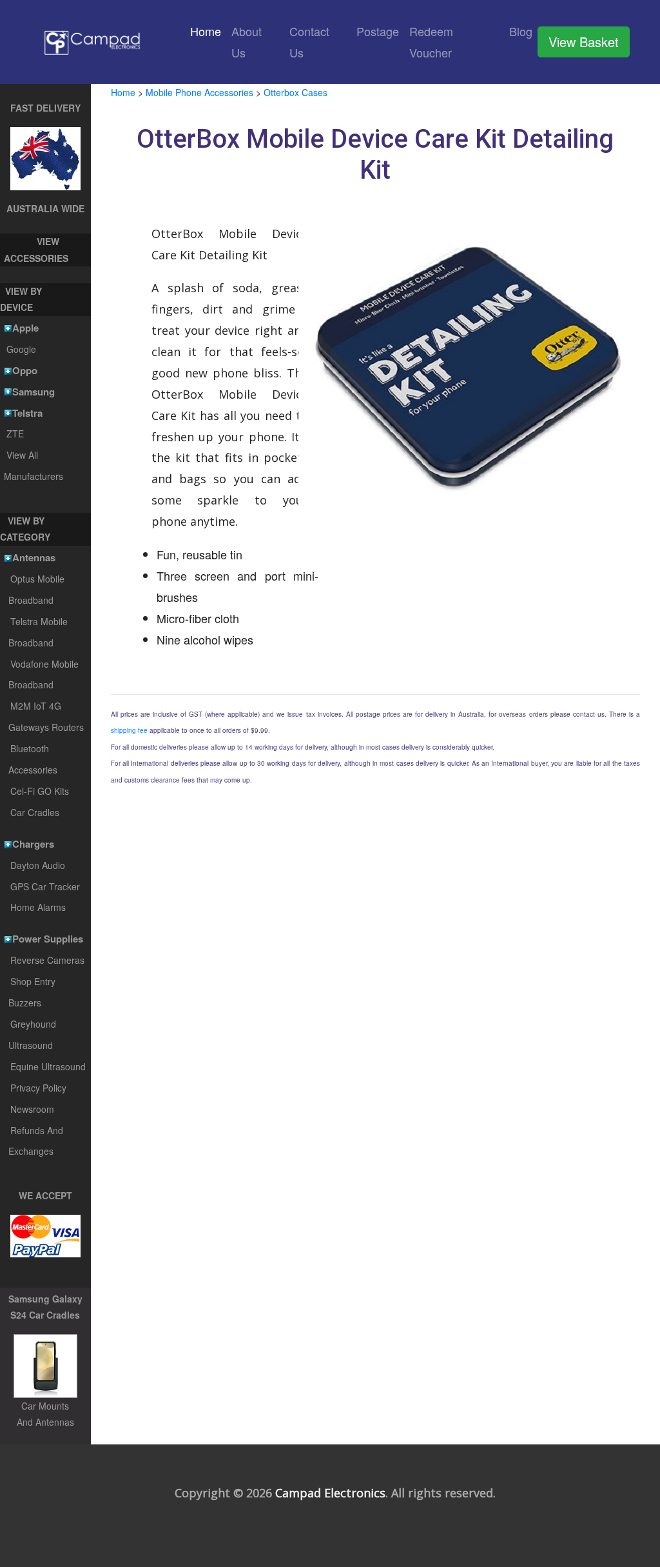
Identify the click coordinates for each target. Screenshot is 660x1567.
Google (20, 349)
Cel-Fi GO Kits (39, 790)
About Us (246, 42)
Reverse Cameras (47, 959)
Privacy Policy (38, 1087)
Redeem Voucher (431, 42)
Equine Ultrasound (48, 1066)
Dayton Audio (37, 865)
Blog (520, 31)
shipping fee (129, 730)
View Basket (583, 41)
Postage (377, 31)
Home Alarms (38, 907)
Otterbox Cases (295, 92)
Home (208, 31)
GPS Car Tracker (45, 886)
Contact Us (309, 42)
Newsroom (32, 1109)
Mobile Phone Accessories (199, 92)
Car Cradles (34, 812)
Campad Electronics (330, 1493)
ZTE (14, 433)
